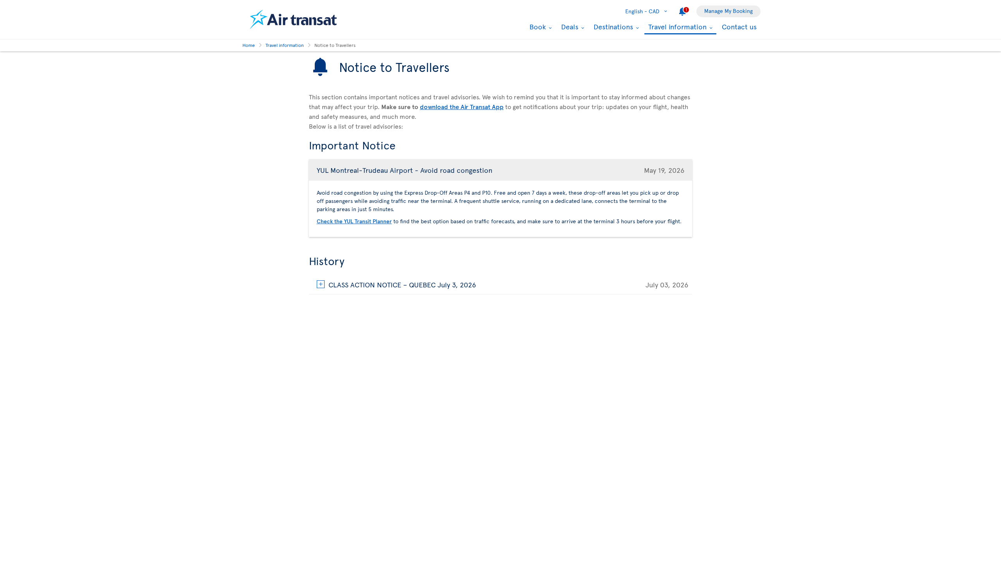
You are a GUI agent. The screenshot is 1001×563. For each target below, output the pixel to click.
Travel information (676, 27)
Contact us (739, 26)
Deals (568, 26)
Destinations (612, 26)
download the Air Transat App (462, 106)
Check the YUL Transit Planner (354, 221)
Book (537, 26)
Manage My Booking (728, 10)
